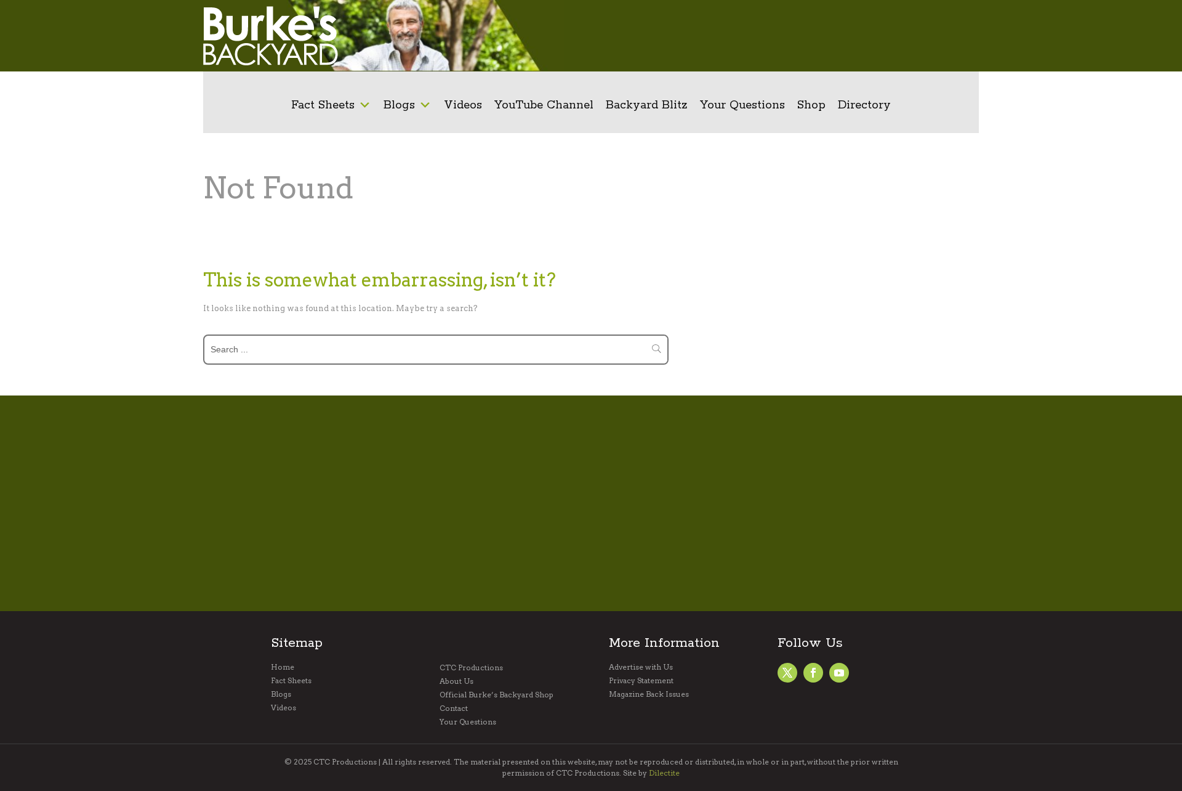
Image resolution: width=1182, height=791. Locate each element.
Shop (811, 105)
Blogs (399, 105)
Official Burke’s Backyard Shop (496, 695)
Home (282, 667)
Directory (864, 105)
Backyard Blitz (647, 105)
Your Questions (742, 105)
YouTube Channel (543, 105)
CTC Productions (471, 667)
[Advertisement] (778, 35)
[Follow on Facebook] (787, 673)
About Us (456, 681)
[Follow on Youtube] (839, 673)
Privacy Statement (641, 680)
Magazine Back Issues (649, 694)
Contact (454, 708)
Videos (463, 105)
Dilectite (664, 772)
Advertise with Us (641, 667)
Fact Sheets (323, 105)
